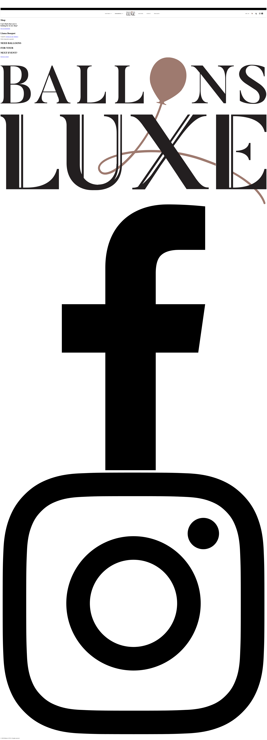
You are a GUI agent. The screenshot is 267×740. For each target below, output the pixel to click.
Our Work (107, 13)
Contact (149, 13)
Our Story (140, 13)
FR (248, 13)
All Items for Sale (9, 36)
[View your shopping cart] (252, 13)
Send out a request (5, 56)
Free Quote (156, 13)
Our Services (118, 13)
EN (246, 13)
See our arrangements (5, 28)
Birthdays (16, 36)
